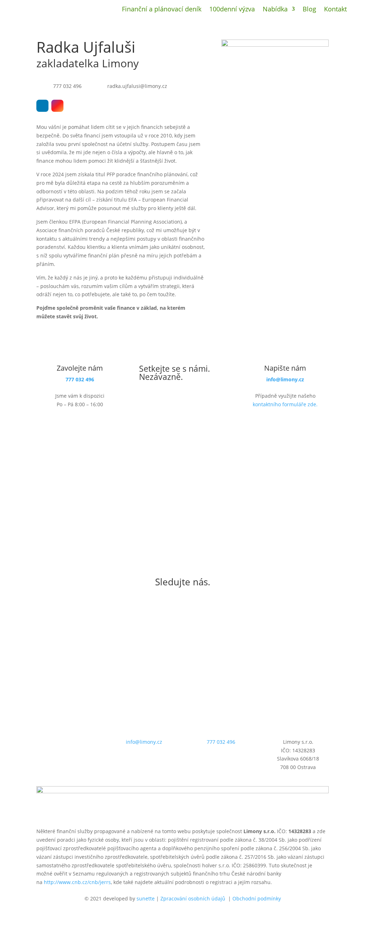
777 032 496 (80, 379)
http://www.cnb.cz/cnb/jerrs (77, 882)
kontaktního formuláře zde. (285, 404)
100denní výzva (232, 9)
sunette (146, 898)
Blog (309, 9)
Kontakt (335, 9)
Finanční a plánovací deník (161, 9)
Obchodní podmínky (256, 898)
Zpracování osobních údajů (192, 898)
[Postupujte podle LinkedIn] (42, 106)
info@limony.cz (285, 379)
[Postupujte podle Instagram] (57, 106)
